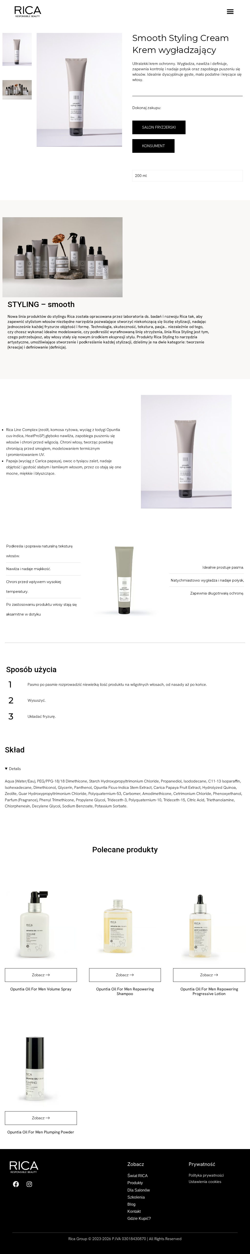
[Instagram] (29, 1184)
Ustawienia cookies (205, 1181)
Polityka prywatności (206, 1175)
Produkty (135, 1183)
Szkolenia (136, 1197)
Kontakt (134, 1211)
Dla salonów (138, 1190)
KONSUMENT (153, 145)
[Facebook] (16, 1184)
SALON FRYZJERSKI (159, 127)
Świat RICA (137, 1176)
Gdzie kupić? (139, 1218)
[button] (230, 11)
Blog (131, 1204)
